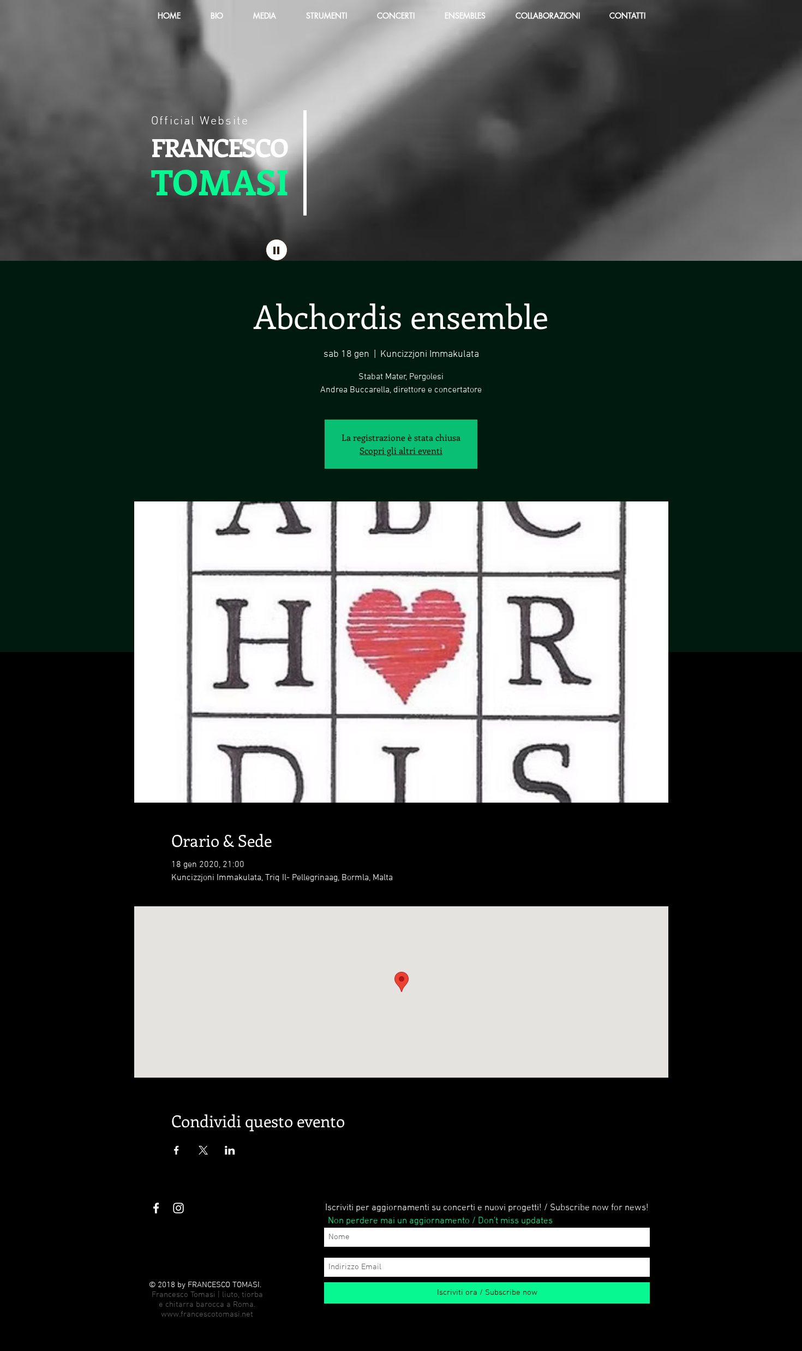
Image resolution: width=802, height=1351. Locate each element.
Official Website (200, 121)
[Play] (276, 250)
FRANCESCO (219, 147)
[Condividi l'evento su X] (203, 1150)
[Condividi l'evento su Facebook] (176, 1150)
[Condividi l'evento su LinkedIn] (230, 1150)
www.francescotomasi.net (207, 1314)
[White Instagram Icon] (178, 1208)
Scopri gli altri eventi (401, 450)
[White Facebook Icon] (156, 1208)
